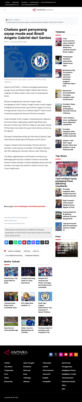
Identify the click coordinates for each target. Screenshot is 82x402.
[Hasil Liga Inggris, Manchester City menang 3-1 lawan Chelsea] (45, 296)
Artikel (45, 367)
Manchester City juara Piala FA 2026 (11, 280)
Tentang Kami (34, 2)
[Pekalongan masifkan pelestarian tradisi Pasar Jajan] (58, 60)
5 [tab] (73, 259)
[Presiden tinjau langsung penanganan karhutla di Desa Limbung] (58, 107)
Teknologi (47, 363)
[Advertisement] (28, 187)
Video (6, 378)
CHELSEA (27, 251)
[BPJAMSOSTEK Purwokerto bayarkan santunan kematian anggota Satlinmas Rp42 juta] (58, 73)
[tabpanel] (66, 249)
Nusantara (8, 382)
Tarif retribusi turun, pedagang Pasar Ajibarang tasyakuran (66, 182)
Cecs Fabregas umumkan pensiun (29, 206)
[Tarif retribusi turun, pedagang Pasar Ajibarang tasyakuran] (58, 121)
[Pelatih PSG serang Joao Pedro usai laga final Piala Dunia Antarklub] (45, 272)
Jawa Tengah (28, 363)
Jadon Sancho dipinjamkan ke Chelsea (27, 330)
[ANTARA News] (43, 10)
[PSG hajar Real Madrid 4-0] (28, 296)
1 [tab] (60, 259)
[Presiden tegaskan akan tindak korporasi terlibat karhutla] (58, 132)
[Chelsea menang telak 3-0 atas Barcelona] (28, 272)
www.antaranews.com (48, 2)
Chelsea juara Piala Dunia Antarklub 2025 (10, 305)
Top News (24, 2)
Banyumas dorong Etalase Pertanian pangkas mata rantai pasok (69, 95)
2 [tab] (63, 259)
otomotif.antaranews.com (29, 4)
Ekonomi (26, 370)
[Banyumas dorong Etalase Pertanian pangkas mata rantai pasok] (58, 94)
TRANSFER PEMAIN (32, 255)
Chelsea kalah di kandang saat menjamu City (45, 330)
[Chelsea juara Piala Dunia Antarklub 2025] (11, 296)
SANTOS (36, 251)
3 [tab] (67, 259)
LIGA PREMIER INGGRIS (13, 255)
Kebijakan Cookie (69, 374)
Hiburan (26, 382)
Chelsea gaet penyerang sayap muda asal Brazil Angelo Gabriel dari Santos (34, 22)
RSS (63, 389)
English (45, 378)
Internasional (48, 370)
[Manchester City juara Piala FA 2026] (11, 272)
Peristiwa (27, 367)
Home (10, 20)
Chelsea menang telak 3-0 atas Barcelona (28, 280)
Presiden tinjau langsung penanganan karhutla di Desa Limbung (69, 108)
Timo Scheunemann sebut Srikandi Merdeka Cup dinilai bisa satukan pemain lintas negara (69, 45)
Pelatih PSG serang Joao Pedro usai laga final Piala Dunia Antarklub (44, 282)
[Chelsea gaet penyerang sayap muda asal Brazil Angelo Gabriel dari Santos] (66, 169)
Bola (17, 20)
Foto (58, 236)
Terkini (7, 2)
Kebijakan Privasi (68, 370)
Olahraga (27, 378)
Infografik (47, 382)
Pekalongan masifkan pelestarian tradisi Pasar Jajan (68, 61)
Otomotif (46, 374)
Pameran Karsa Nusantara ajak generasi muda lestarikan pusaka (66, 248)
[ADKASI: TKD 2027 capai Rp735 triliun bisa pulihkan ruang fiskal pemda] (58, 144)
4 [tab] (70, 259)
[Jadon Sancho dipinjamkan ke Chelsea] (28, 321)
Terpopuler (15, 2)
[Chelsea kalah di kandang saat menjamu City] (45, 321)
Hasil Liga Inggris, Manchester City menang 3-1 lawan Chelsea (45, 307)
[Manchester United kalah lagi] (11, 321)
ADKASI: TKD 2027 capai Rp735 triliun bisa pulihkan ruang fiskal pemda (70, 145)
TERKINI (60, 32)
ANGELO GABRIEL (14, 251)
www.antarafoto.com (12, 4)
